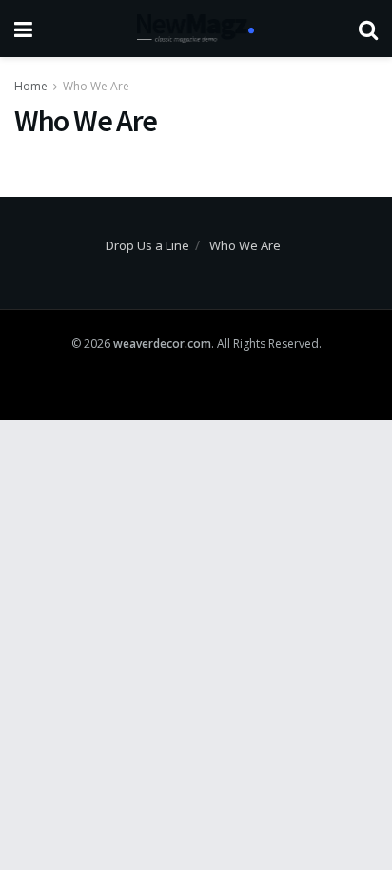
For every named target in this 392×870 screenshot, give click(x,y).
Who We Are (96, 86)
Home (31, 86)
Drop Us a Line (147, 245)
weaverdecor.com (162, 344)
